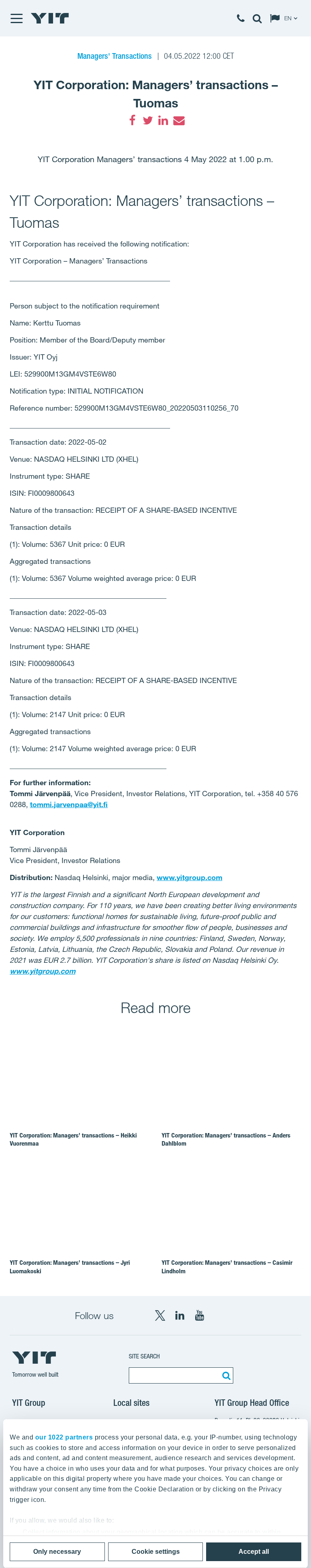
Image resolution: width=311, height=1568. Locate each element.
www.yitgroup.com (189, 877)
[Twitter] (148, 120)
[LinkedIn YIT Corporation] (179, 1315)
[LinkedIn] (163, 120)
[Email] (178, 120)
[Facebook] (132, 120)
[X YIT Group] (159, 1315)
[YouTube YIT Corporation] (199, 1315)
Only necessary (57, 1551)
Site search (144, 1356)
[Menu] (16, 18)
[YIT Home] (50, 18)
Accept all (254, 1551)
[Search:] (225, 1375)
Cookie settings (156, 1551)
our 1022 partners (64, 1437)
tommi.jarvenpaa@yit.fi (69, 804)
